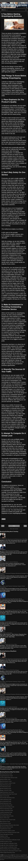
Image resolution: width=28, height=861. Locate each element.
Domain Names (3, 858)
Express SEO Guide (4, 817)
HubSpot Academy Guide (6, 841)
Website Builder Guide (5, 779)
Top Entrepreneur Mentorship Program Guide (10, 850)
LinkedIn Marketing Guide (6, 812)
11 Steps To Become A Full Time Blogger (9, 550)
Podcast (8, 856)
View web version (14, 528)
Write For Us (24, 856)
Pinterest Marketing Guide (6, 808)
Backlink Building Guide (5, 788)
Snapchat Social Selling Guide (7, 806)
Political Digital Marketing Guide (7, 852)
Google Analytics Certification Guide (8, 847)
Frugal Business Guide (5, 828)
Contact (2, 859)
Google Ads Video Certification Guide (8, 845)
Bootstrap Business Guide (6, 773)
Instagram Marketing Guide (6, 810)
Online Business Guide (5, 823)
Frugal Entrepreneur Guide (6, 775)
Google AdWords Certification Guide (8, 843)
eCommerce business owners (14, 508)
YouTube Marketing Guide (6, 805)
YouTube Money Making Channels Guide (9, 832)
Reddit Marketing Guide (5, 803)
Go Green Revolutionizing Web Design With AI (11, 598)
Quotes (19, 856)
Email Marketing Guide (5, 786)
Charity (24, 858)
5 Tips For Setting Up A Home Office (8, 644)
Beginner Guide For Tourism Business (9, 562)
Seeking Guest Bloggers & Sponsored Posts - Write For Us (14, 610)
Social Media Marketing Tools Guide (8, 794)
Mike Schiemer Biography (6, 633)
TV (11, 856)
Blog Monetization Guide (6, 781)
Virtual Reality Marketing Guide (7, 797)
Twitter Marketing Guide (5, 799)
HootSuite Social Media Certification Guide (10, 839)
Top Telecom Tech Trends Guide (7, 819)
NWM (1, 856)
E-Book (14, 856)
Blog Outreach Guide (5, 821)
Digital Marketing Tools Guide (7, 792)
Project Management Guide (6, 834)
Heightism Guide (4, 836)
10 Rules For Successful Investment (8, 621)
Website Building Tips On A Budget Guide (9, 848)
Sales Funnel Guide (4, 795)
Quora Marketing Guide (5, 801)
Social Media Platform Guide (6, 816)
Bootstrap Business (7, 855)
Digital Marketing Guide (5, 784)
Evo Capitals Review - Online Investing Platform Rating (13, 752)
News (25, 855)
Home (14, 525)
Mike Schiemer (16, 855)
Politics (13, 858)
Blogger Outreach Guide (5, 790)
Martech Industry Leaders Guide (7, 783)
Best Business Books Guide (6, 827)
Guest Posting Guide (5, 837)
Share (3, 519)
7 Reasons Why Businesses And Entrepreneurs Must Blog (13, 539)
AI (16, 858)
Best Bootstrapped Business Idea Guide (9, 825)
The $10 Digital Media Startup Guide (8, 777)
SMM (9, 858)
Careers (19, 858)
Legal (21, 855)
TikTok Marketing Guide (5, 814)
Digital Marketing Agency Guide (7, 830)
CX (4, 856)
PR (27, 858)
